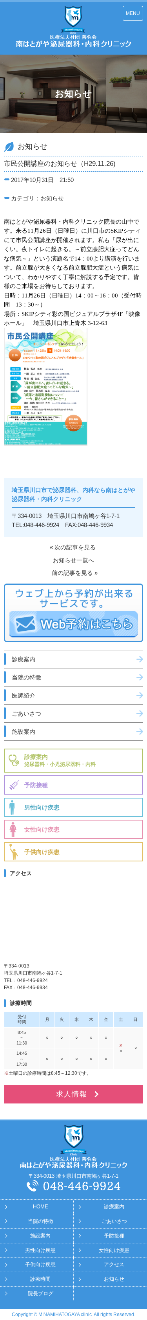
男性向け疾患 (42, 807)
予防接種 (36, 785)
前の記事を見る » (75, 572)
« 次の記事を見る (73, 547)
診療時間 (40, 1279)
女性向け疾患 (42, 829)
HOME (40, 1207)
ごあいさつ (26, 713)
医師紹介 (23, 695)
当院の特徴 (26, 677)
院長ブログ (40, 1293)
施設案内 (23, 731)
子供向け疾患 (42, 851)
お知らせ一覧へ (73, 560)
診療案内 (23, 659)
